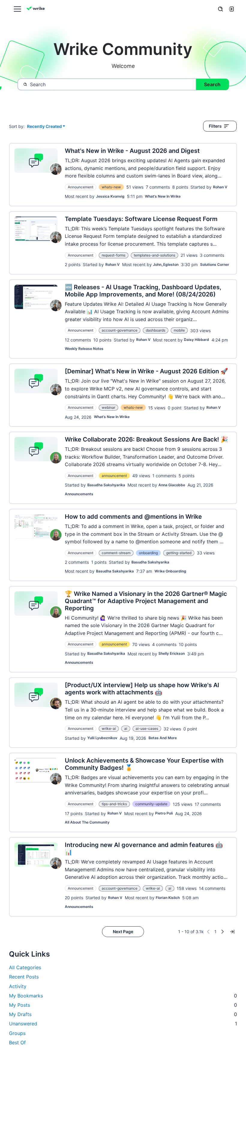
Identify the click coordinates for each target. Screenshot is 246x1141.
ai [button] (125, 728)
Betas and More (162, 738)
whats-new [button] (111, 187)
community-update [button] (151, 804)
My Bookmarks (123, 996)
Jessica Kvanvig (110, 196)
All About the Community (87, 822)
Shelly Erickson (171, 653)
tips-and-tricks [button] (114, 804)
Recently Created (44, 126)
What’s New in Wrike (163, 196)
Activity (17, 986)
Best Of (17, 1042)
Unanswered (123, 1024)
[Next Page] (222, 931)
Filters (215, 126)
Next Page (123, 931)
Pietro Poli (164, 813)
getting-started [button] (178, 553)
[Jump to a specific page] (232, 931)
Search (212, 84)
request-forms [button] (113, 255)
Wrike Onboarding (170, 571)
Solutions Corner (214, 264)
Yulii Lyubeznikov (102, 738)
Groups (17, 1033)
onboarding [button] (148, 553)
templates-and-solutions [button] (154, 255)
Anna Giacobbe (171, 485)
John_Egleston (165, 264)
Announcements (79, 494)
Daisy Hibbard (196, 339)
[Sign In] (231, 9)
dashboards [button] (155, 330)
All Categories (25, 967)
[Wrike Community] (36, 9)
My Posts (123, 1005)
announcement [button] (114, 475)
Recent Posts (24, 977)
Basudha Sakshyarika (106, 485)
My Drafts (123, 1014)
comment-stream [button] (116, 553)
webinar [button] (108, 407)
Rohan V (220, 187)
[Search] (220, 9)
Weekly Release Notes (84, 348)
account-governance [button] (119, 330)
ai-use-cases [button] (147, 728)
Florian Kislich (168, 897)
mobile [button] (179, 330)
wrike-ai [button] (109, 728)
